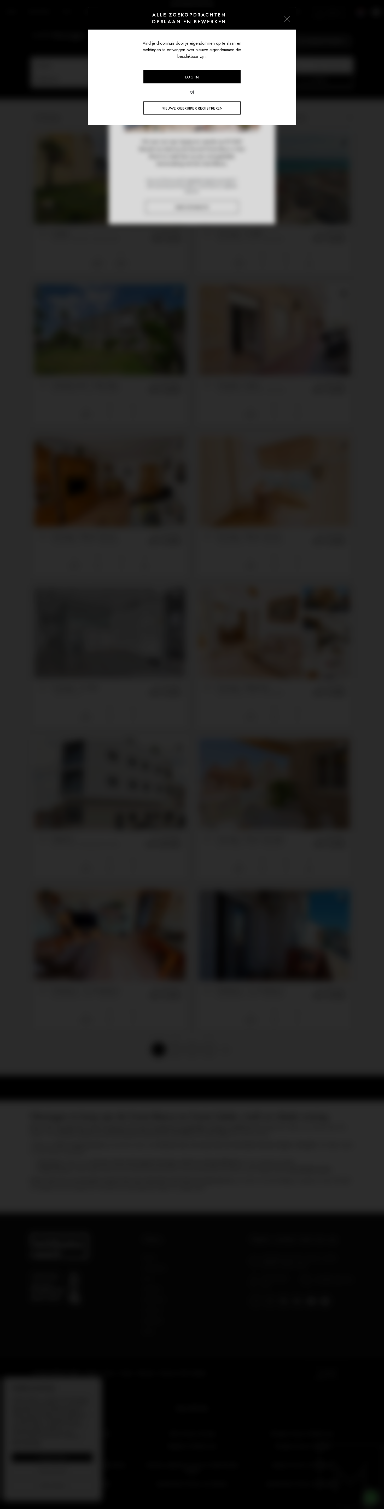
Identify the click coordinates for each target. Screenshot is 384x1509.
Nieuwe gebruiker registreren (192, 108)
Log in (192, 77)
